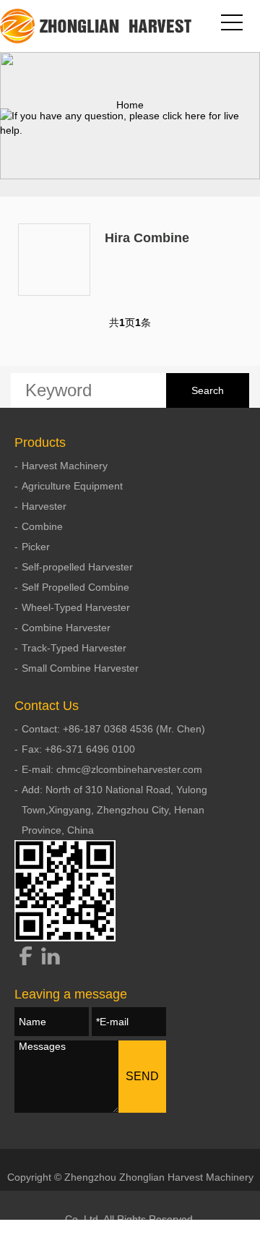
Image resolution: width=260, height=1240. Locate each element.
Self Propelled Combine (75, 587)
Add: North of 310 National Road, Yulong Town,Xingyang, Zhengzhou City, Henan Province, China (114, 810)
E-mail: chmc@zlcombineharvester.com (112, 769)
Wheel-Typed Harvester (76, 607)
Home (130, 105)
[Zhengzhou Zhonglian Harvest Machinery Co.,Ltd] (97, 26)
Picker (36, 546)
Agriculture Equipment (72, 486)
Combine (42, 526)
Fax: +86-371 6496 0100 (78, 749)
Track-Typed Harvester (74, 648)
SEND (142, 1076)
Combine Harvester (66, 627)
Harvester (44, 506)
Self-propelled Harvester (77, 567)
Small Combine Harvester (80, 668)
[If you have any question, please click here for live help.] (130, 122)
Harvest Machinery (65, 465)
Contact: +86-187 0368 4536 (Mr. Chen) (113, 729)
